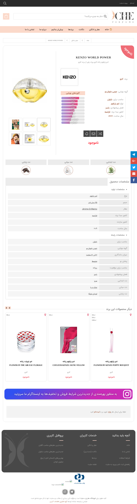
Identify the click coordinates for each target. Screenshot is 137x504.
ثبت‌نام (132, 3)
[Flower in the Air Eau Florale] (63, 339)
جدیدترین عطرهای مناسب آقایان (51, 445)
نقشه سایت (92, 464)
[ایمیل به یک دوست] (93, 133)
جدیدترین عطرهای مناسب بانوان (51, 451)
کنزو (121, 79)
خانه (128, 445)
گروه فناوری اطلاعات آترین (58, 501)
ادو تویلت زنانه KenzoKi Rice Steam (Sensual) (20, 363)
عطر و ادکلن (92, 445)
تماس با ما (126, 451)
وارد (109, 411)
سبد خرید (6, 16)
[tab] (119, 182)
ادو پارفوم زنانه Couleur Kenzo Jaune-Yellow (106, 363)
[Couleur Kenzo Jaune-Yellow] (105, 339)
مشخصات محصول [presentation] (119, 182)
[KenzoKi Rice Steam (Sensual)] (20, 339)
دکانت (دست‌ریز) (90, 451)
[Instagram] (65, 492)
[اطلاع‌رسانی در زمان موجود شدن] (86, 133)
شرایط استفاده (124, 458)
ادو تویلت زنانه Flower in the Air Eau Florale (63, 363)
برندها (94, 458)
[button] (134, 173)
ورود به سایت (123, 3)
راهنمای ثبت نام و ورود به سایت (118, 464)
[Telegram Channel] (72, 492)
